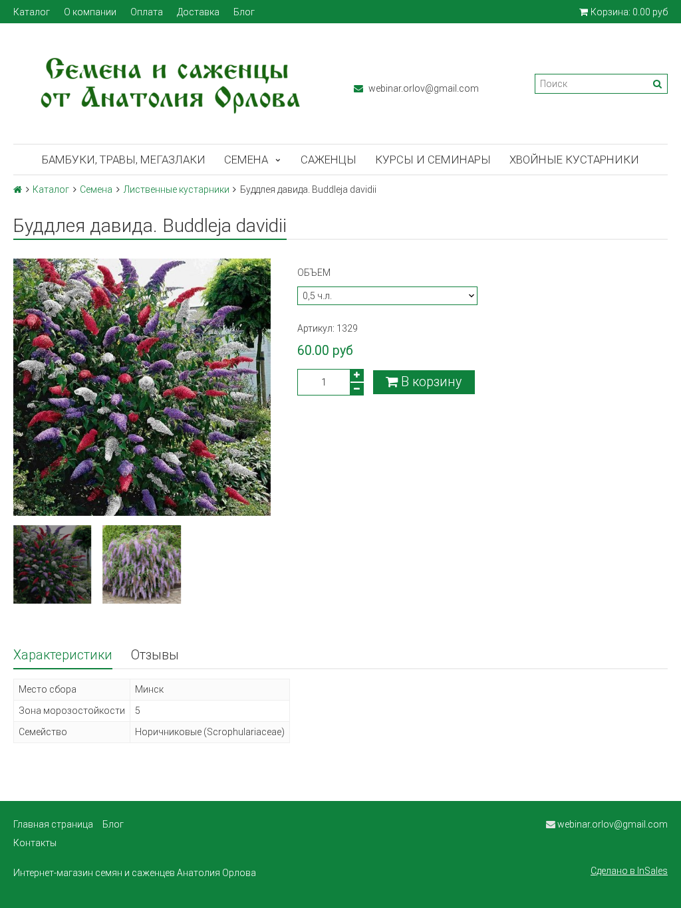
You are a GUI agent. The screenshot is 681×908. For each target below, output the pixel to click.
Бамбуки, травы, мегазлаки (123, 159)
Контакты (35, 843)
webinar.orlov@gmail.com (422, 88)
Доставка (198, 12)
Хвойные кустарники (574, 159)
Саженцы (328, 159)
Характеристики (62, 655)
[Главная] (17, 189)
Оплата (146, 12)
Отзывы (155, 655)
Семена (246, 159)
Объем (314, 272)
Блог (244, 12)
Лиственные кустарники (176, 189)
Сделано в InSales (629, 870)
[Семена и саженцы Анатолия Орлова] (170, 83)
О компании (90, 12)
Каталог (31, 12)
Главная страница (53, 824)
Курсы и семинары (433, 159)
